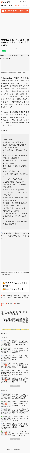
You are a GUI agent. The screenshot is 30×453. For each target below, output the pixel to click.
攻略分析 (3, 5)
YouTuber (17, 303)
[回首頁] (5, 2)
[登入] (26, 2)
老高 (3, 303)
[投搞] (21, 1)
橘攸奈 (17, 11)
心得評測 (10, 5)
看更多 (15, 386)
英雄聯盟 (9, 11)
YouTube (4, 305)
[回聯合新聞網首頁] (2, 2)
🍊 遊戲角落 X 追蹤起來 (13, 289)
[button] (28, 1)
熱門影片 (10, 303)
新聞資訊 (17, 5)
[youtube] (23, 1)
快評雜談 (24, 5)
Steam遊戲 (24, 11)
